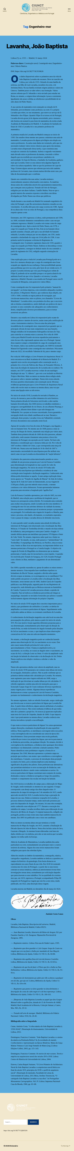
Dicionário (14, 1146)
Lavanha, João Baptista (37, 46)
